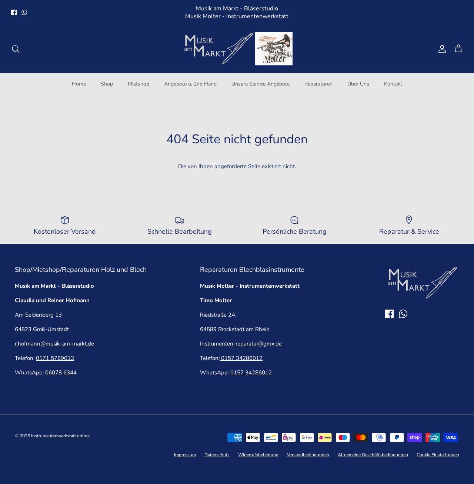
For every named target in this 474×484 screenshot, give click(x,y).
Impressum (185, 455)
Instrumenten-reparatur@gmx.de (241, 343)
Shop (107, 83)
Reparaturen (318, 83)
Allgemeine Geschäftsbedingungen (373, 455)
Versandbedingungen (308, 455)
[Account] (441, 48)
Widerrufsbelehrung (258, 455)
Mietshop (138, 83)
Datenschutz (217, 455)
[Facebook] (14, 12)
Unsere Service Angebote (260, 83)
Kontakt (393, 83)
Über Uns (358, 83)
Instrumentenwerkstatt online (60, 436)
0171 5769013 (55, 358)
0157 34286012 (241, 358)
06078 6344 (61, 372)
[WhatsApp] (24, 12)
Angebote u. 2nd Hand (190, 83)
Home (79, 83)
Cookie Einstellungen (438, 455)
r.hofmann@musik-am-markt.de (54, 343)
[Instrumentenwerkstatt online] (237, 49)
